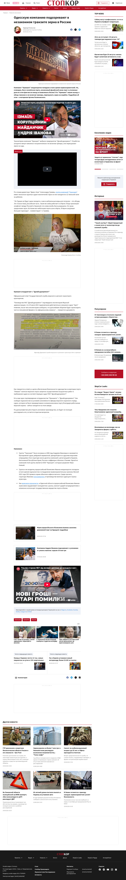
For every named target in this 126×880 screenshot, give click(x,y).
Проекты (22, 8)
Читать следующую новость (58, 654)
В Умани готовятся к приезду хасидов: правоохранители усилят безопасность (77, 794)
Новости (45, 8)
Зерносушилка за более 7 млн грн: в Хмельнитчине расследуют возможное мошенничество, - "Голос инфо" (47, 751)
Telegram (63, 610)
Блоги (56, 8)
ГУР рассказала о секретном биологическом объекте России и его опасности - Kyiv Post (15, 750)
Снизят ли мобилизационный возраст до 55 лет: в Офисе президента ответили (75, 750)
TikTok (29, 612)
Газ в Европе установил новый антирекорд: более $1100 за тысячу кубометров (62, 660)
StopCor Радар (89, 8)
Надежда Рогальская (29, 28)
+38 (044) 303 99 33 (109, 375)
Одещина (26, 620)
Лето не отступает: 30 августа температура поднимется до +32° (107, 38)
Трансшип (18, 620)
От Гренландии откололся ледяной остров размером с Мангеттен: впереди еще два (108, 317)
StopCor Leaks (76, 8)
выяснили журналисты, (30, 483)
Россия (34, 620)
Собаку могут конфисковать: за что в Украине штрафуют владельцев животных (109, 21)
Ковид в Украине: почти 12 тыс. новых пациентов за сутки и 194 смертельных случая (29, 660)
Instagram (23, 612)
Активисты (38, 875)
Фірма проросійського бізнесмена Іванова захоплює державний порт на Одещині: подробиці (56, 528)
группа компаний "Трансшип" (66, 192)
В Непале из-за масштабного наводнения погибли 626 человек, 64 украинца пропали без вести (109, 352)
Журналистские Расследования (45, 872)
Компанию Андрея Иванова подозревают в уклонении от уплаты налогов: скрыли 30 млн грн (57, 549)
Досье (65, 8)
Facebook (69, 610)
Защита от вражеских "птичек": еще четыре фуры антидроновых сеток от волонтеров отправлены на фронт (109, 159)
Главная (5, 13)
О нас (36, 866)
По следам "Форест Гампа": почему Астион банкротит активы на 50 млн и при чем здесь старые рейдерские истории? (108, 395)
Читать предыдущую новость (23, 654)
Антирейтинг (102, 8)
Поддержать (104, 3)
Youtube (75, 610)
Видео (34, 8)
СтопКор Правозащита (42, 869)
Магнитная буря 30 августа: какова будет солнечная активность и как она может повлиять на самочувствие (108, 57)
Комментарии (22, 678)
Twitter (18, 612)
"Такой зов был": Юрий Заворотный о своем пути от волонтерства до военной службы (108, 225)
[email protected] (20, 876)
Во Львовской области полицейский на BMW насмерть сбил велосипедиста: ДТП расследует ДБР (15, 795)
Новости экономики (15, 13)
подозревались (39, 477)
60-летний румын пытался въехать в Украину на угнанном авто (47, 793)
